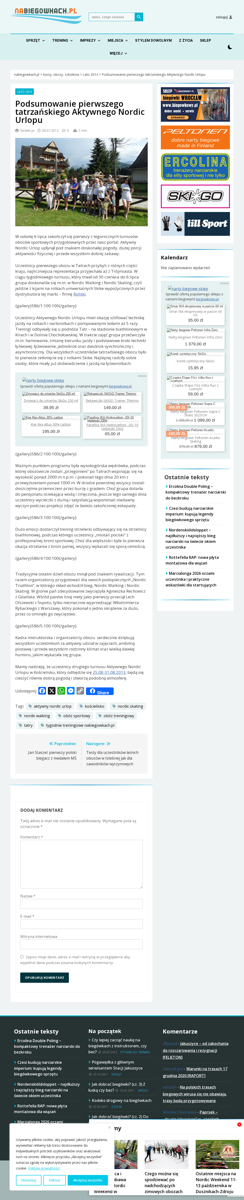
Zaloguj (222, 17)
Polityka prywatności (44, 1168)
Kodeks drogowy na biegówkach (122, 1100)
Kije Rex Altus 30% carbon (51, 424)
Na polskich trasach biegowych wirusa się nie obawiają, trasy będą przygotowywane (195, 1094)
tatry (28, 725)
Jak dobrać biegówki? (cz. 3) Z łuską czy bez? (116, 1087)
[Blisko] (109, 1127)
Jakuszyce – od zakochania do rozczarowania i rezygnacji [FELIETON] (196, 1050)
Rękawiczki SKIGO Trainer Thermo (112, 400)
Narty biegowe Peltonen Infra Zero (195, 337)
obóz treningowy (119, 715)
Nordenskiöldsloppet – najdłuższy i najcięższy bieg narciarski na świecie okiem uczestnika (191, 538)
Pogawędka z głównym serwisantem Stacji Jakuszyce (115, 1065)
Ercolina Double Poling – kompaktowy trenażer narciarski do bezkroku (196, 492)
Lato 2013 (24, 92)
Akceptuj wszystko (87, 1180)
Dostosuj (28, 1180)
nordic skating (130, 706)
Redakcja (27, 130)
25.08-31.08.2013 (109, 672)
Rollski (79, 294)
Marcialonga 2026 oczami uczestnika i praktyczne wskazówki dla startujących (191, 579)
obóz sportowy (76, 715)
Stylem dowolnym (153, 40)
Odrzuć (54, 1180)
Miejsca (115, 40)
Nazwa (28, 896)
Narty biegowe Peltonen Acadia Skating (195, 439)
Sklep (205, 40)
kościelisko (94, 706)
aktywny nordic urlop (52, 706)
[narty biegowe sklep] (43, 380)
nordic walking (37, 715)
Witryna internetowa (38, 936)
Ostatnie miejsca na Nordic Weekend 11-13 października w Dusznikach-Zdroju (216, 1182)
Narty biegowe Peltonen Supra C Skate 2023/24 (195, 413)
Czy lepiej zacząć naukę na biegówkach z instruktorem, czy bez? (117, 1045)
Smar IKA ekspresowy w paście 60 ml (195, 313)
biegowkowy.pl (120, 386)
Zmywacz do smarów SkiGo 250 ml (51, 400)
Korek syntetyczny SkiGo (195, 361)
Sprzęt (33, 40)
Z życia (186, 40)
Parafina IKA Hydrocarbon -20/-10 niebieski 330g (112, 427)
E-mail (27, 916)
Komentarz (31, 837)
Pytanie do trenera (135, 1052)
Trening (60, 40)
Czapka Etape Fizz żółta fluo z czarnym (195, 387)
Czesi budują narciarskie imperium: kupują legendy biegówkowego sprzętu (190, 514)
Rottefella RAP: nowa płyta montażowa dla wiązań (192, 560)
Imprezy (88, 40)
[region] (62, 1156)
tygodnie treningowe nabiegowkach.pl (80, 725)
